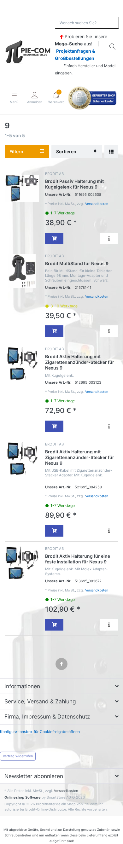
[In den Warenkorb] (54, 238)
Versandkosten (96, 204)
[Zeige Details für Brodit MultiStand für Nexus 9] (22, 271)
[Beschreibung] (109, 238)
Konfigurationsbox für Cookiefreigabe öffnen (40, 731)
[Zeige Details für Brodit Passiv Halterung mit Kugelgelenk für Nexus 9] (22, 188)
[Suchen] (113, 47)
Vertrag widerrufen (18, 756)
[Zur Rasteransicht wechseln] (111, 151)
